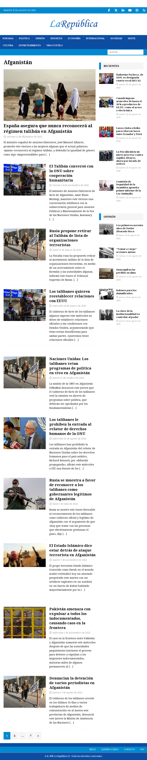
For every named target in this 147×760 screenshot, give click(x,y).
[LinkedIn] (123, 10)
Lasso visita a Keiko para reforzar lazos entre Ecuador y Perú (129, 131)
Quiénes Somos (109, 749)
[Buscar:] (125, 52)
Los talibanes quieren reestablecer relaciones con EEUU (71, 296)
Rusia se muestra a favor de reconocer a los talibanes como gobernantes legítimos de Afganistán (72, 489)
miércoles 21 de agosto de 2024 (69, 438)
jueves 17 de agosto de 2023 (67, 692)
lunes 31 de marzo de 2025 (67, 250)
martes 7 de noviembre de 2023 (70, 560)
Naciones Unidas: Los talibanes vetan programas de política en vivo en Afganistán (70, 365)
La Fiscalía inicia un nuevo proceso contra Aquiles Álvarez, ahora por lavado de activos (129, 158)
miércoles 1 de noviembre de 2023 (71, 632)
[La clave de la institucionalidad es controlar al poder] (106, 314)
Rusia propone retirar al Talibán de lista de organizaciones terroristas (70, 237)
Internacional (95, 38)
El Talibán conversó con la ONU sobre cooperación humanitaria (71, 173)
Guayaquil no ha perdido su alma (126, 271)
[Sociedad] (25, 555)
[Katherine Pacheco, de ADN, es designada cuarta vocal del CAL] (106, 78)
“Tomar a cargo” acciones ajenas (126, 250)
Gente (132, 38)
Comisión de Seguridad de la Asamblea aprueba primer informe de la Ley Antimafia (128, 187)
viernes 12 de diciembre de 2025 (24, 136)
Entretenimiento (30, 45)
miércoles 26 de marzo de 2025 (69, 305)
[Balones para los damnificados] (106, 294)
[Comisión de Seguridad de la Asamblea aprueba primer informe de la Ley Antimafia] (106, 185)
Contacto (129, 749)
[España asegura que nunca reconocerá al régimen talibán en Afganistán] (50, 95)
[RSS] (144, 10)
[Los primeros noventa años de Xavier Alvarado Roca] (106, 229)
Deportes (56, 38)
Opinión (40, 38)
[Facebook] (109, 10)
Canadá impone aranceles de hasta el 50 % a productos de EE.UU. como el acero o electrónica (129, 104)
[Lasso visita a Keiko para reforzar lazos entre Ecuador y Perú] (106, 132)
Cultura (8, 45)
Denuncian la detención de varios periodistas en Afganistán (71, 683)
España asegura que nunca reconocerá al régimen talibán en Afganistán (48, 128)
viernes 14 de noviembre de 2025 (71, 185)
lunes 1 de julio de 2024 (65, 503)
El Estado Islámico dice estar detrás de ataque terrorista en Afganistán (72, 550)
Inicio (92, 749)
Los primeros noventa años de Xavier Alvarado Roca (129, 228)
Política (24, 38)
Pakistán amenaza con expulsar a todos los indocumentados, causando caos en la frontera (70, 618)
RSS (142, 749)
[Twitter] (116, 10)
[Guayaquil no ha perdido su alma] (106, 273)
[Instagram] (137, 10)
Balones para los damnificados (126, 292)
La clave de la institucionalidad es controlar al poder (128, 314)
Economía (74, 38)
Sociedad (116, 38)
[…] (48, 154)
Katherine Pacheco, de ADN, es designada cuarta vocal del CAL (129, 77)
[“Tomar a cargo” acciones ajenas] (106, 252)
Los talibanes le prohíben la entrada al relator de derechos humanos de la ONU (70, 426)
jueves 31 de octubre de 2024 (68, 377)
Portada (8, 38)
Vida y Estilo (54, 45)
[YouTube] (130, 10)
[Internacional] (25, 180)
